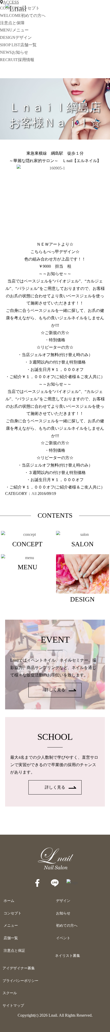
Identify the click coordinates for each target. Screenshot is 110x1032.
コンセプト (12, 913)
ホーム (9, 901)
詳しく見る (55, 690)
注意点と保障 (12, 23)
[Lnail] (55, 869)
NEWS (14, 52)
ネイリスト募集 (67, 956)
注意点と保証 (14, 950)
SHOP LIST (18, 45)
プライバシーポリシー (20, 981)
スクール (10, 993)
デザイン (63, 901)
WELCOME (23, 15)
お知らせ (63, 913)
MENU (14, 30)
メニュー (11, 925)
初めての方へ (67, 925)
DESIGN (16, 37)
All (34, 493)
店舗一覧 (11, 938)
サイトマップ (13, 1005)
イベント (63, 938)
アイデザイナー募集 (19, 968)
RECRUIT (17, 60)
